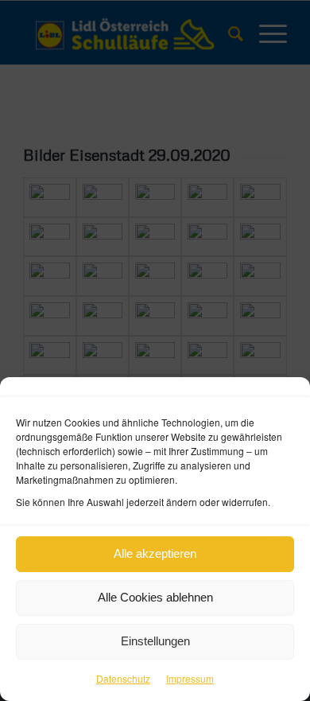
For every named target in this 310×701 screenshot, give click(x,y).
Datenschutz (123, 678)
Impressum (190, 678)
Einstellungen (155, 641)
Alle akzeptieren (155, 553)
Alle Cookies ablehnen (155, 597)
